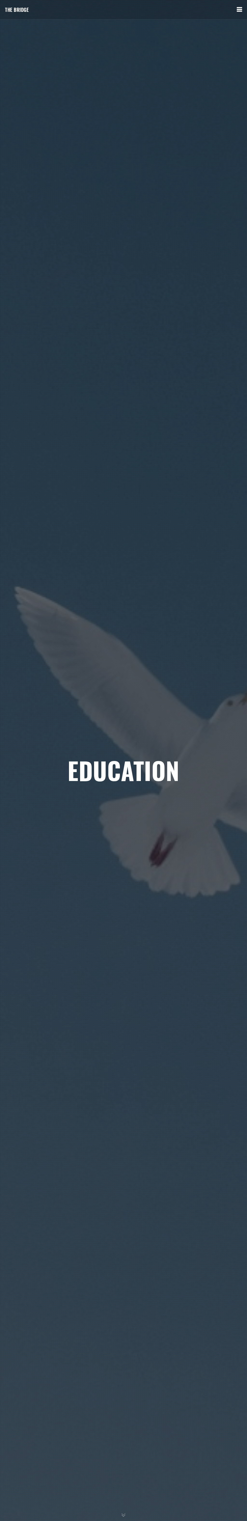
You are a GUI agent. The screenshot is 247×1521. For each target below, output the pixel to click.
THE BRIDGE (17, 9)
